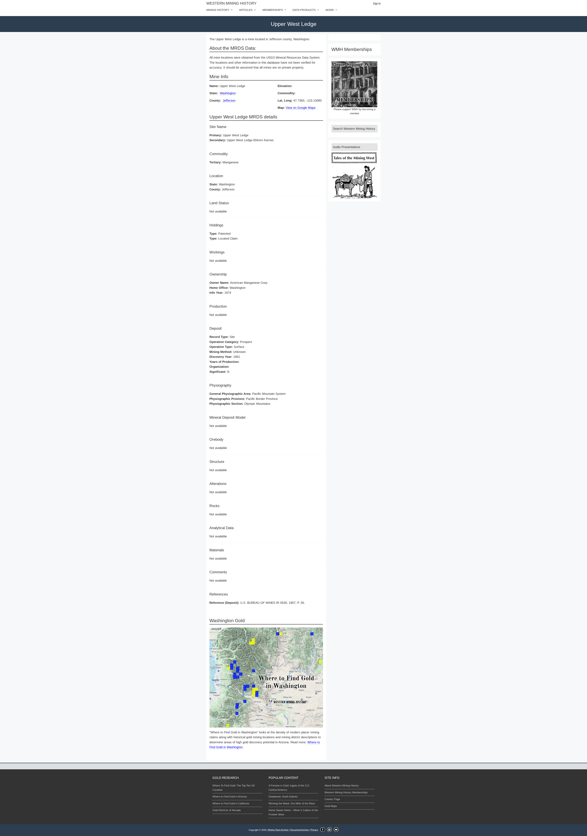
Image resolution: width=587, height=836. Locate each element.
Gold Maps (331, 806)
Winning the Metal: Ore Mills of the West (292, 803)
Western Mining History (231, 3)
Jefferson (229, 100)
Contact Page (332, 799)
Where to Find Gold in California (230, 803)
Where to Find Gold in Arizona (229, 796)
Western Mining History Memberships (346, 792)
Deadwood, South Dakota (283, 796)
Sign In (377, 3)
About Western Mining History (342, 785)
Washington (228, 93)
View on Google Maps (301, 107)
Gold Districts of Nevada (226, 810)
